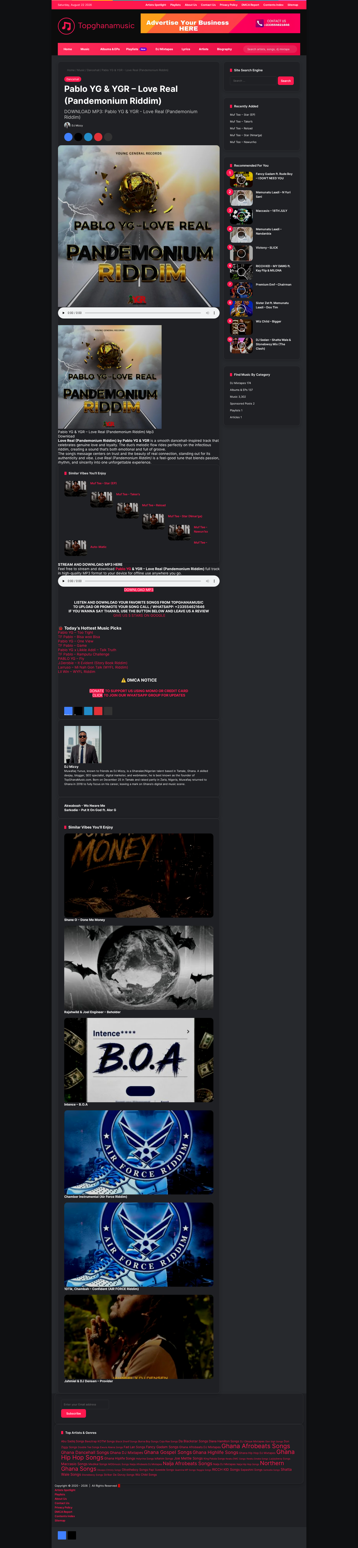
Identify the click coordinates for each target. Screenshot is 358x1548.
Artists (203, 49)
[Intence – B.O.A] (138, 1060)
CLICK (97, 695)
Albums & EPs (110, 49)
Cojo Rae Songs (168, 1441)
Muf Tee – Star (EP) (103, 483)
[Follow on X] (84, 125)
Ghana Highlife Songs (215, 1452)
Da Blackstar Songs (193, 1441)
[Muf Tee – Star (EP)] (75, 489)
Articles (235, 417)
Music (84, 49)
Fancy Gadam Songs (162, 1447)
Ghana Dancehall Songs (85, 1452)
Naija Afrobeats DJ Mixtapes (146, 1464)
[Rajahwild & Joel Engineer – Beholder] (138, 968)
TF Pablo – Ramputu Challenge (83, 654)
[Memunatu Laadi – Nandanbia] (241, 235)
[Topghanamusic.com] (96, 26)
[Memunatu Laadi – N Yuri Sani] (241, 198)
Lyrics (185, 49)
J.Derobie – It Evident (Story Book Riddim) (92, 663)
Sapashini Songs (251, 1469)
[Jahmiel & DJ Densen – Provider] (138, 1337)
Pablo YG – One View (75, 641)
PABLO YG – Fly (71, 659)
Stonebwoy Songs (92, 1474)
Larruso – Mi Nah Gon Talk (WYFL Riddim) (93, 667)
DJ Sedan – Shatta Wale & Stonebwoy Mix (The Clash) (273, 344)
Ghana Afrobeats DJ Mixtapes (200, 1447)
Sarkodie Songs (271, 1470)
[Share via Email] (108, 137)
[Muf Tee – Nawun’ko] (179, 532)
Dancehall (93, 70)
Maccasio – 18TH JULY (271, 210)
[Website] (212, 788)
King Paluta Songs (214, 1458)
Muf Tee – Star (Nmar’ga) (185, 516)
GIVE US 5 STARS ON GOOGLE (138, 615)
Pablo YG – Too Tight (75, 632)
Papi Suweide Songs (161, 1469)
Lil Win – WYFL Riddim (76, 672)
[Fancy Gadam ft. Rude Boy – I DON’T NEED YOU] (241, 179)
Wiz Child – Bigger (268, 321)
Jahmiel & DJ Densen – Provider (88, 1381)
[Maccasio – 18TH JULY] (241, 216)
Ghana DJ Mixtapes (126, 1452)
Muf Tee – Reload (154, 505)
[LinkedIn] (88, 137)
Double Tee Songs (88, 1447)
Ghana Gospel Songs (168, 1452)
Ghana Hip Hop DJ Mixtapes (257, 1453)
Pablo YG (123, 569)
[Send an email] (87, 125)
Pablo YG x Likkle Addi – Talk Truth (87, 650)
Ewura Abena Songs (111, 1447)
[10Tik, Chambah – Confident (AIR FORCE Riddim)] (138, 1245)
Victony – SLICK (267, 247)
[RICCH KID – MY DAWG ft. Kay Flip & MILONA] (241, 272)
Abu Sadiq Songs (72, 1441)
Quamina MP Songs (185, 1469)
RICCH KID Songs (226, 1469)
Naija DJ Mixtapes (224, 1464)
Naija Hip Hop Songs (248, 1464)
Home (67, 49)
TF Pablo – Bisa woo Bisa (79, 637)
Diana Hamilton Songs (224, 1441)
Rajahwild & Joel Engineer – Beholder (92, 1012)
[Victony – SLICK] (241, 253)
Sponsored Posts (241, 403)
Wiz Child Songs (146, 1474)
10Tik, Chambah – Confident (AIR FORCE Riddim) (101, 1289)
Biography (224, 49)
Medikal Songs (97, 1464)
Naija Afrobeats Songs (187, 1463)
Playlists (135, 49)
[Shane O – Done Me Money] (138, 875)
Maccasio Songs (74, 1464)
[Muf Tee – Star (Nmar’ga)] (153, 521)
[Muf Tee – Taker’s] (101, 500)
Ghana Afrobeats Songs (255, 1446)
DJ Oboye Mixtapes (252, 1441)
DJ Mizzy (77, 125)
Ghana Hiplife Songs (119, 1458)
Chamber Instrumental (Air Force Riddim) (95, 1197)
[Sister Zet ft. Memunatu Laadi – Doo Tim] (241, 308)
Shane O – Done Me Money (84, 920)
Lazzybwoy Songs (279, 1458)
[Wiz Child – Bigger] (241, 327)
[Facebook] (68, 137)
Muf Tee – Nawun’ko (243, 142)
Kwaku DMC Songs (236, 1458)
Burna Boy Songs (148, 1441)
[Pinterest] (98, 137)
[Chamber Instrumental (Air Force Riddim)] (138, 1152)
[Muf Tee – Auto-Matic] (75, 548)
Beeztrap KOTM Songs (100, 1441)
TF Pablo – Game (72, 645)
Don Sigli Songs (274, 1441)
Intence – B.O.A (76, 1104)
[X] (78, 137)
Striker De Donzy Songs (119, 1474)
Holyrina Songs (145, 1458)
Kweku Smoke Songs (257, 1458)
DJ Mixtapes (164, 49)
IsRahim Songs (164, 1458)
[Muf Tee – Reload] (127, 510)
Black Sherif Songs (126, 1441)
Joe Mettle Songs (188, 1458)
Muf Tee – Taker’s (128, 494)
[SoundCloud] (197, 788)
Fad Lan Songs (134, 1447)
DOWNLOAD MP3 (139, 590)
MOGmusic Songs (118, 1464)
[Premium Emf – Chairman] (241, 290)
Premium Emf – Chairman (273, 284)
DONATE (97, 691)
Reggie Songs (204, 1470)
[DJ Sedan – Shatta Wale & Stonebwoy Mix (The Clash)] (241, 345)
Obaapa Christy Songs (109, 1470)
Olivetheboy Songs (135, 1469)
